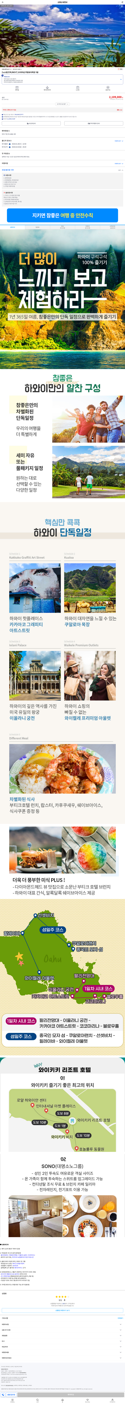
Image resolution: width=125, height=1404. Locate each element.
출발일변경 (11, 1395)
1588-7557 (7, 1382)
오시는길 (3, 1366)
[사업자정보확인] (22, 1372)
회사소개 (3, 1385)
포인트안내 (32, 123)
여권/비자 (5, 1347)
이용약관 (15, 1385)
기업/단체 (16, 1366)
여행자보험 (5, 1324)
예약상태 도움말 (16, 69)
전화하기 (3, 1394)
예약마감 (71, 1395)
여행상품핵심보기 (6, 69)
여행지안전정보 (6, 1358)
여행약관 (20, 1385)
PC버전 (20, 1366)
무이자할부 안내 (95, 123)
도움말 (9, 131)
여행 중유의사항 (87, 227)
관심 (121, 69)
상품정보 (12, 227)
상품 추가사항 (6, 1330)
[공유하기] (122, 2)
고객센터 (30, 1385)
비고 (3, 1341)
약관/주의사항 (62, 227)
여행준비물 (5, 1352)
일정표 (37, 227)
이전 (2, 35)
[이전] (3, 2)
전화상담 (7, 1366)
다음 (123, 35)
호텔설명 (4, 1336)
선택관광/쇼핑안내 (112, 227)
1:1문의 (11, 1366)
